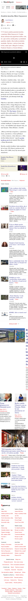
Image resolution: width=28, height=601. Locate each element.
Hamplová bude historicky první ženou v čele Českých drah (17, 244)
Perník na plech (18, 538)
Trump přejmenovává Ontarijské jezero (5, 405)
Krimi (10, 213)
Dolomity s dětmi (5, 555)
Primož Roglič (18, 520)
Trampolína (7, 569)
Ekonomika (11, 248)
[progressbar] (14, 64)
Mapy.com (18, 559)
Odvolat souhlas (18, 591)
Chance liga (4, 528)
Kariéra (19, 588)
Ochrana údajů (8, 591)
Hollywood (21, 180)
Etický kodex (19, 590)
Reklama (14, 588)
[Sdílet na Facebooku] (6, 176)
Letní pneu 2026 (19, 544)
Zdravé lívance (18, 532)
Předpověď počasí (8, 562)
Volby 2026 (4, 511)
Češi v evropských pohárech (17, 564)
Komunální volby (5, 522)
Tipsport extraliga (5, 532)
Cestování (11, 301)
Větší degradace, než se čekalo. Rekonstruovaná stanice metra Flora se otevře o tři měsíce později (14, 451)
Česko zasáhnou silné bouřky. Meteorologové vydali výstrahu (18, 189)
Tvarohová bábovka (20, 534)
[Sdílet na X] (9, 176)
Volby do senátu (5, 520)
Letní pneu (6, 580)
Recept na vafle (18, 536)
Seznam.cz (19, 2)
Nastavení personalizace (14, 593)
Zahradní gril (17, 572)
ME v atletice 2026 (5, 534)
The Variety (13, 111)
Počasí (10, 193)
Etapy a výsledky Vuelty (20, 513)
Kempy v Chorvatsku (6, 544)
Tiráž (24, 588)
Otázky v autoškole (19, 553)
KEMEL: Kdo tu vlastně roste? (18, 312)
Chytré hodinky (8, 582)
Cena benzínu (5, 564)
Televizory (20, 580)
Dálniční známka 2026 (20, 546)
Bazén (12, 567)
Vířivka (23, 572)
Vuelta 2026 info (19, 511)
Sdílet (10, 25)
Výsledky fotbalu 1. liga (7, 530)
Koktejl (10, 284)
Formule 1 (3, 536)
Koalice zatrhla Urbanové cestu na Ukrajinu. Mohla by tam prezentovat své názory (20, 408)
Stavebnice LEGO (8, 577)
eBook (4, 25)
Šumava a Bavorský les (7, 548)
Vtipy (10, 314)
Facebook (4, 588)
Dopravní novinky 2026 (20, 548)
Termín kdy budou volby (7, 518)
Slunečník (13, 569)
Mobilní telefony (19, 574)
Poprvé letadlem (5, 546)
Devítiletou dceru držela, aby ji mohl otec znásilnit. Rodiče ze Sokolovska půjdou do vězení (18, 208)
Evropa (10, 231)
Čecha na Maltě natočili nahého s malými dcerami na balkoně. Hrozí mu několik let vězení (17, 227)
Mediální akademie (9, 590)
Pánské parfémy (18, 582)
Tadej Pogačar (18, 518)
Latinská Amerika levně (7, 553)
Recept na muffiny (19, 530)
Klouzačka (19, 569)
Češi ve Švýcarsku (5, 551)
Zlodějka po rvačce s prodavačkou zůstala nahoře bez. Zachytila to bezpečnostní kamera (17, 280)
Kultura (2, 161)
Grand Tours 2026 (19, 522)
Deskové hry (13, 580)
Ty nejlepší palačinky (20, 528)
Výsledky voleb (5, 515)
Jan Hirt (17, 515)
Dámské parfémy (18, 577)
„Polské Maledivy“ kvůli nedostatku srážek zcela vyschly (16, 297)
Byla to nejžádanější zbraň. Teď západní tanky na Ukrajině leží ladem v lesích (18, 262)
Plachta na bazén (19, 567)
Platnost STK (18, 555)
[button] (26, 52)
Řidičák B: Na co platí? (20, 551)
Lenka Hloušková (9, 20)
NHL (2, 538)
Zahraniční (11, 266)
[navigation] (2, 2)
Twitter (9, 588)
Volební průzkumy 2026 (7, 513)
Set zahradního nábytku (7, 572)
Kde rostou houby (18, 562)
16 (15, 25)
